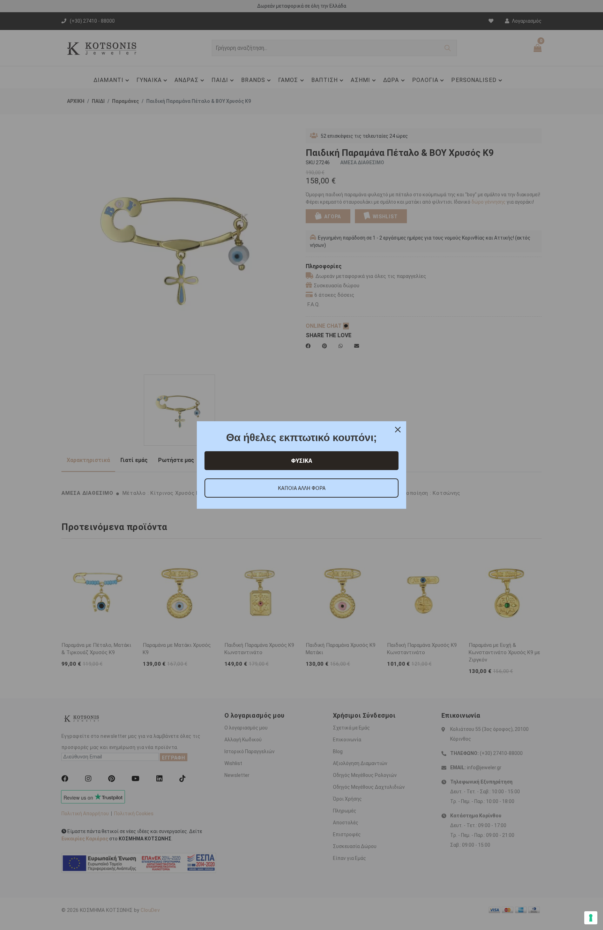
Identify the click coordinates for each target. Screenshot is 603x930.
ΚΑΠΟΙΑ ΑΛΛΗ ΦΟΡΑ (302, 487)
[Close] (397, 429)
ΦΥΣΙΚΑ (301, 460)
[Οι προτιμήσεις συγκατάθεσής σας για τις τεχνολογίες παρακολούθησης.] (590, 917)
